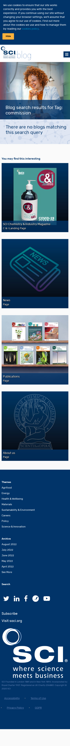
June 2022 (8, 555)
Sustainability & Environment (18, 510)
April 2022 (8, 566)
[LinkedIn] (16, 600)
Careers (6, 515)
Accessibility (12, 698)
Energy (6, 493)
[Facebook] (26, 600)
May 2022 (7, 561)
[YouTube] (46, 600)
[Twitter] (6, 600)
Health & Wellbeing (12, 499)
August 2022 (9, 544)
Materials (7, 504)
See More (7, 572)
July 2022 (7, 550)
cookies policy (30, 29)
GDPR (38, 708)
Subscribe (10, 613)
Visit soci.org (12, 621)
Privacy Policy (15, 708)
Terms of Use (38, 698)
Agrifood (7, 488)
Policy (5, 521)
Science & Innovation (14, 526)
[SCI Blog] (35, 600)
